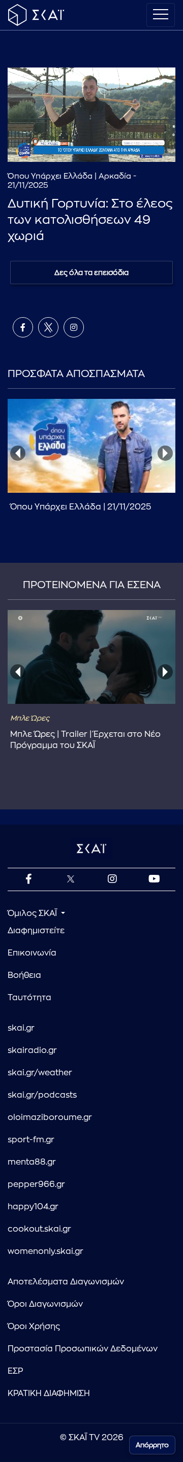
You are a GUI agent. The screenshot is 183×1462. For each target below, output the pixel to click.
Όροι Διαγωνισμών (45, 1304)
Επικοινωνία (32, 953)
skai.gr (21, 1028)
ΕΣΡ (15, 1371)
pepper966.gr (36, 1184)
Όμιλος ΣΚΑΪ (33, 913)
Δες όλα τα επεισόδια (91, 272)
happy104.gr (33, 1207)
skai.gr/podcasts (42, 1095)
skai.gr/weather (40, 1073)
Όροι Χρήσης (34, 1326)
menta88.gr (32, 1162)
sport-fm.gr (31, 1140)
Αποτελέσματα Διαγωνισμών (66, 1282)
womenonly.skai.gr (45, 1251)
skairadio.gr (32, 1050)
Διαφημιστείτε (36, 931)
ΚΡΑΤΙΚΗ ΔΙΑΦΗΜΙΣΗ (49, 1393)
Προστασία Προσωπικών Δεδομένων (83, 1349)
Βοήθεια (24, 975)
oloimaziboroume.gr (50, 1117)
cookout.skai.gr (39, 1229)
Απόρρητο (152, 1445)
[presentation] (17, 453)
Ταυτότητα (29, 998)
